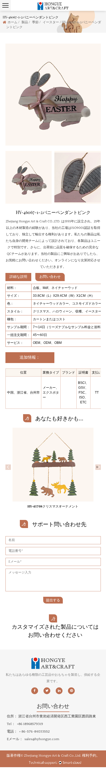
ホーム (12, 22)
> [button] (98, 467)
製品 (24, 22)
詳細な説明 (18, 277)
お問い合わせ (50, 277)
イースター (51, 22)
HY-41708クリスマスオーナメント (52, 507)
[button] (8, 467)
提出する (53, 600)
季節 (35, 22)
